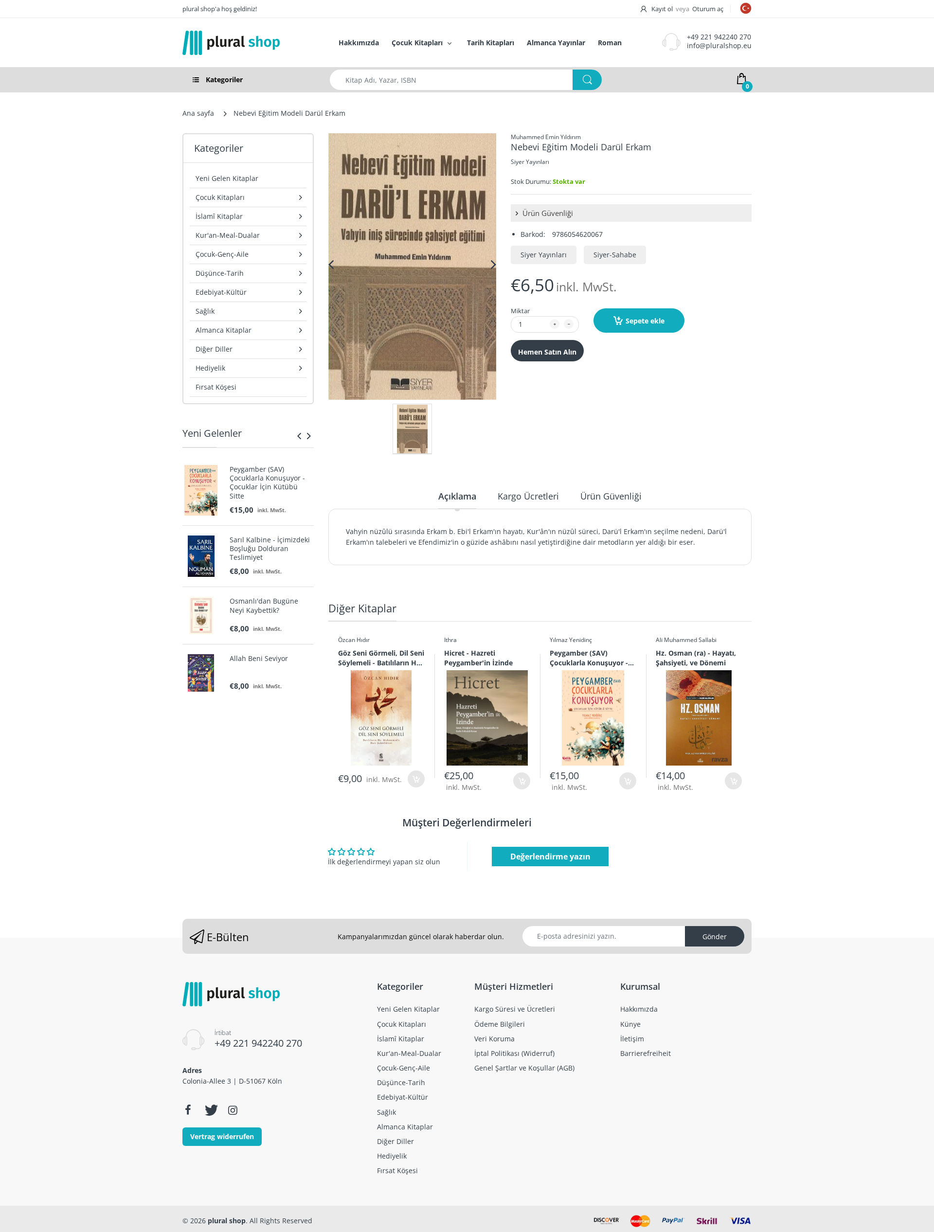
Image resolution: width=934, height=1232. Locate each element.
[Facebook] (187, 1110)
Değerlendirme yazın (550, 856)
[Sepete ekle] (416, 778)
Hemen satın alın (547, 352)
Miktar (520, 310)
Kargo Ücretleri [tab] (528, 496)
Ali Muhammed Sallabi (686, 640)
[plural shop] (250, 43)
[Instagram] (232, 1110)
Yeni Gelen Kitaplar (227, 178)
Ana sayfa (198, 113)
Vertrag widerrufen (222, 1136)
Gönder (714, 936)
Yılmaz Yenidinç (571, 640)
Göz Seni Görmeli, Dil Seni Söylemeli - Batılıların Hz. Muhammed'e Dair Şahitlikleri (381, 657)
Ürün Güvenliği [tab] (611, 496)
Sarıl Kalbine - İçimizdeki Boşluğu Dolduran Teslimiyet (270, 549)
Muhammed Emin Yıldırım (546, 137)
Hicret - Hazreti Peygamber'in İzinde (478, 657)
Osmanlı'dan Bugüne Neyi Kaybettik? (264, 605)
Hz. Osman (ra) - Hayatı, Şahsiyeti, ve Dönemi (696, 657)
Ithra (450, 640)
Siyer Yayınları (530, 162)
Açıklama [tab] (457, 496)
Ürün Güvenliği (547, 213)
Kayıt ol (662, 8)
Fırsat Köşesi (216, 387)
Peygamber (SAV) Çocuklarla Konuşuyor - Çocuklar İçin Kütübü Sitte (267, 482)
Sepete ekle (645, 320)
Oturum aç (707, 8)
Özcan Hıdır (354, 640)
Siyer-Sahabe (614, 254)
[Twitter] (210, 1110)
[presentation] (299, 436)
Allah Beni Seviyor (259, 658)
